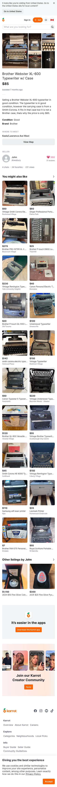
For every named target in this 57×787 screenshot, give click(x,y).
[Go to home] (3, 20)
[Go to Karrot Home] (9, 710)
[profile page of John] (6, 158)
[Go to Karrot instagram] (41, 710)
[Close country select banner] (54, 3)
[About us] (45, 19)
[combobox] (26, 26)
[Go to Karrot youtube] (46, 710)
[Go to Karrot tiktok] (52, 710)
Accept (49, 781)
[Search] (52, 27)
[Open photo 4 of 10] (34, 59)
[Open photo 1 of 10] (15, 50)
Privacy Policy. (33, 774)
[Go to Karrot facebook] (35, 710)
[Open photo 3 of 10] (48, 42)
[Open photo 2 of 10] (34, 42)
